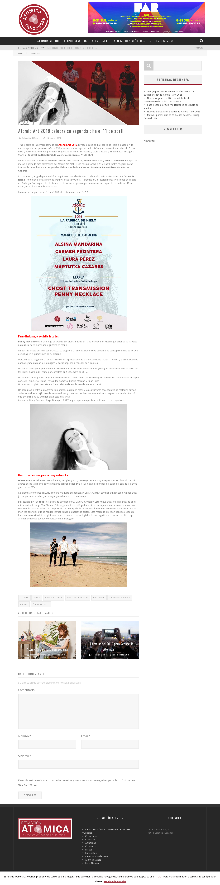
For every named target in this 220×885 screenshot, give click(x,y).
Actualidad (90, 842)
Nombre (24, 736)
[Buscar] (201, 40)
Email (85, 736)
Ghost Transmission (77, 597)
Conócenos (91, 836)
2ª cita (36, 597)
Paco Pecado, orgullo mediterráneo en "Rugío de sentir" (74, 48)
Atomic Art (99, 41)
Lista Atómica (92, 863)
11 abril (24, 597)
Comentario (26, 690)
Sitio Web (25, 756)
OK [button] (159, 876)
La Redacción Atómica (128, 41)
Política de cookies (115, 881)
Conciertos (90, 846)
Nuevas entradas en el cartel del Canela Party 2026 (173, 111)
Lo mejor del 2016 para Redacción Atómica (111, 646)
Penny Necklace (41, 604)
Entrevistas (91, 852)
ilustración (99, 597)
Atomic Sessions (75, 41)
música (24, 604)
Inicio (20, 53)
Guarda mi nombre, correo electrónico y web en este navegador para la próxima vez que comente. (76, 782)
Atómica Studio (48, 41)
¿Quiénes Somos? (162, 41)
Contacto (199, 47)
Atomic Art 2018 (53, 597)
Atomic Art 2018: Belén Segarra (47, 649)
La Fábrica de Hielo (120, 597)
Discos (88, 849)
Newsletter (149, 140)
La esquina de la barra (96, 856)
